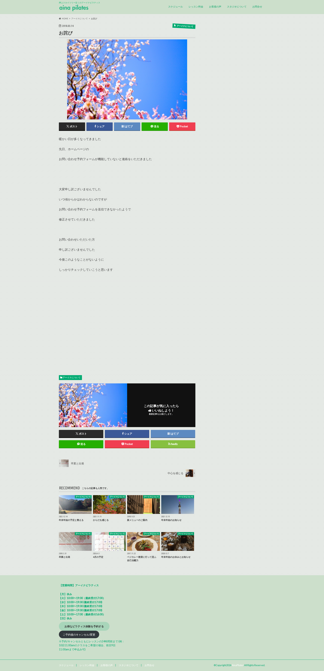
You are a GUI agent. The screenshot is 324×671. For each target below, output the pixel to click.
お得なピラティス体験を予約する (84, 626)
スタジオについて (237, 6)
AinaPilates (238, 665)
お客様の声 (215, 6)
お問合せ (257, 6)
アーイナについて (72, 377)
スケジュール (175, 6)
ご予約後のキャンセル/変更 (79, 634)
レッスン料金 (196, 6)
